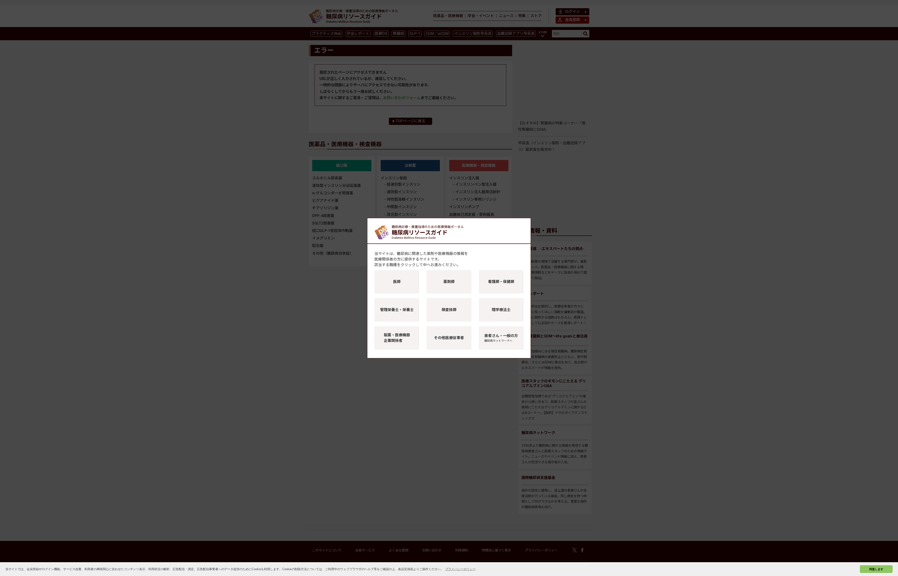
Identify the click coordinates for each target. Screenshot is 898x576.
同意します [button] (876, 569)
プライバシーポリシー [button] (460, 569)
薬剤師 (449, 281)
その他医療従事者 (449, 338)
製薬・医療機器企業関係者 (397, 338)
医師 (397, 281)
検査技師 (449, 310)
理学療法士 (501, 310)
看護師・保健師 (501, 281)
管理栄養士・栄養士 (397, 310)
